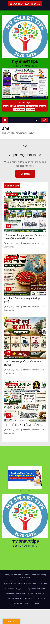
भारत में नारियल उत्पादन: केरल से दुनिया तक (23, 424)
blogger (19, 588)
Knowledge (11, 194)
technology (39, 593)
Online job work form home (34, 588)
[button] (36, 119)
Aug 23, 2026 (13, 243)
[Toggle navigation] (30, 120)
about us (41, 598)
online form (20, 593)
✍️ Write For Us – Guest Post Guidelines (20, 583)
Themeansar (25, 577)
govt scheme (19, 109)
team (37, 603)
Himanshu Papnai (32, 243)
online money (32, 106)
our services (17, 598)
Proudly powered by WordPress (17, 575)
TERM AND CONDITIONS (21, 603)
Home (5, 133)
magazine (43, 583)
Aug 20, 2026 (13, 430)
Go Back (25, 174)
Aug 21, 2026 (13, 370)
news (6, 106)
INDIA (12, 106)
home (7, 598)
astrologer (31, 109)
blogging (21, 106)
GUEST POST (30, 598)
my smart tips (25, 61)
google (42, 106)
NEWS (30, 593)
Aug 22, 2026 (13, 306)
